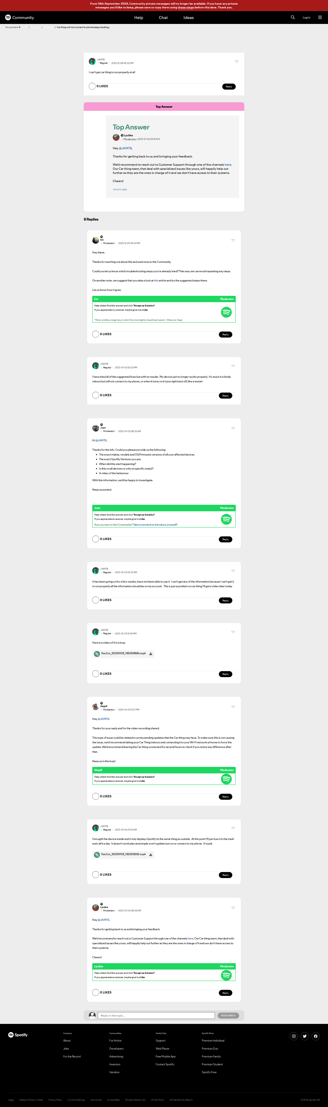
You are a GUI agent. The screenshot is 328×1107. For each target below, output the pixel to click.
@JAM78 (125, 148)
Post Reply (228, 1015)
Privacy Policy (55, 1099)
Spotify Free (209, 1072)
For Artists (115, 1040)
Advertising (116, 1056)
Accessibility (113, 1099)
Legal (11, 1099)
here (228, 164)
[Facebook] (316, 1036)
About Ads (96, 1099)
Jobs (66, 1048)
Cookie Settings (76, 1099)
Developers (116, 1048)
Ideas (188, 17)
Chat (163, 17)
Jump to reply (120, 189)
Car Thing (48, 27)
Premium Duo (210, 1048)
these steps (186, 7)
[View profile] (92, 61)
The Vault (35, 27)
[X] (305, 1036)
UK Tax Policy (157, 1099)
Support (161, 1040)
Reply (229, 86)
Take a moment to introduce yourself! (155, 524)
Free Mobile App (166, 1056)
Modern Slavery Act (135, 1099)
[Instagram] (294, 1036)
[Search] (293, 17)
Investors (114, 1064)
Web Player (162, 1048)
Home (24, 27)
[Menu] (320, 17)
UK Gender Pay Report (181, 1099)
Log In (306, 17)
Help (138, 17)
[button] (236, 61)
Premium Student (212, 1064)
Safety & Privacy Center (31, 1099)
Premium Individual (213, 1040)
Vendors (114, 1072)
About (67, 1040)
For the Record (72, 1056)
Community (23, 17)
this (156, 280)
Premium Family (211, 1056)
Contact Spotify (165, 1064)
